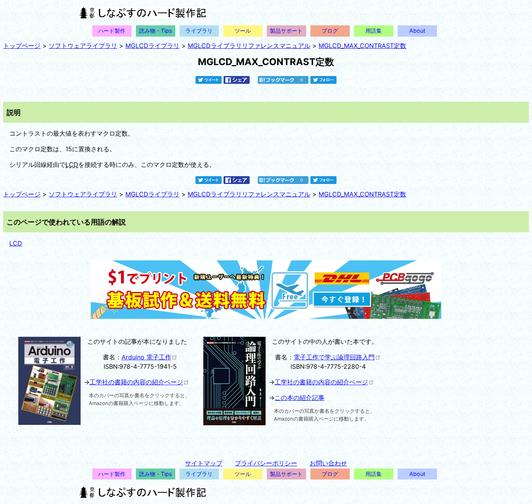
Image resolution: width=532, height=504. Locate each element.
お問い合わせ (328, 463)
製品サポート (286, 30)
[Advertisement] (448, 391)
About (417, 30)
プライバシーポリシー (266, 463)
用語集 (373, 30)
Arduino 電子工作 (146, 357)
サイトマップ (203, 463)
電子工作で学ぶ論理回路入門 (334, 357)
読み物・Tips (155, 30)
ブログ (330, 30)
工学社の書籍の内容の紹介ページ (136, 382)
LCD (71, 164)
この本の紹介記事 (299, 397)
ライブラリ (199, 30)
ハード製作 (111, 30)
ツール (242, 30)
